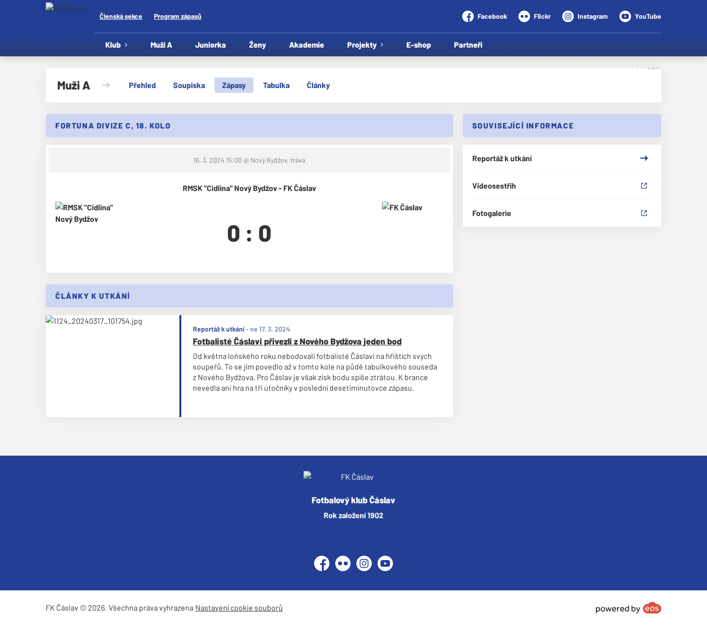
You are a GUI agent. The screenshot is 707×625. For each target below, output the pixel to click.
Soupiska (189, 84)
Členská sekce (121, 16)
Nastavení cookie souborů (239, 607)
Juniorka (210, 44)
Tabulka (276, 84)
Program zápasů (178, 16)
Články (318, 84)
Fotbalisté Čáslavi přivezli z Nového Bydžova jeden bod (297, 341)
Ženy (257, 44)
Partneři (468, 44)
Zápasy (234, 84)
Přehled (142, 84)
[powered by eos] (628, 607)
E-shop (418, 44)
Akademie (306, 44)
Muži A (161, 44)
